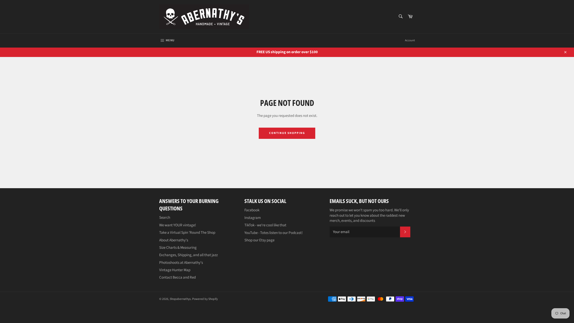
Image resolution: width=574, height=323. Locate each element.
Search (164, 217)
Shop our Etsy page (259, 240)
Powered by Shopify (205, 299)
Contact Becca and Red (177, 277)
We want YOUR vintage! (177, 225)
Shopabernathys (180, 299)
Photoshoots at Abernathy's (181, 262)
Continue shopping (287, 133)
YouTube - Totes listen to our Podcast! (273, 233)
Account (410, 40)
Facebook (251, 210)
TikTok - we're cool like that (265, 225)
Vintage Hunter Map (174, 270)
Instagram (252, 217)
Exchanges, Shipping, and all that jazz (188, 255)
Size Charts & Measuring (178, 247)
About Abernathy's (173, 240)
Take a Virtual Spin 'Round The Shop (187, 232)
